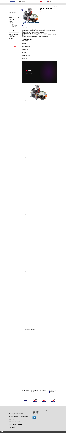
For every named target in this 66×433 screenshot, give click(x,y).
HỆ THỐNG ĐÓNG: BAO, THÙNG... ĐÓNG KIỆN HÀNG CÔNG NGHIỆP (13, 35)
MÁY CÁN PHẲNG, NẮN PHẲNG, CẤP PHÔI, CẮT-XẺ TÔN (14, 17)
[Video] (22, 21)
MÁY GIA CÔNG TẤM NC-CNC (12, 30)
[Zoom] (22, 23)
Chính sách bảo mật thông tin (36, 411)
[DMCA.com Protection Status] (34, 417)
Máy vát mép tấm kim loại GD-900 (44, 399)
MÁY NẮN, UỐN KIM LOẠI (12, 22)
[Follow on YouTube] (48, 1)
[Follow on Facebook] (47, 1)
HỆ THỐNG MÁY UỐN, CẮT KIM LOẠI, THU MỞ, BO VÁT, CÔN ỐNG (14, 21)
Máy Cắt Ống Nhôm (12, 24)
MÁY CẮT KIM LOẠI (12, 23)
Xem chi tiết (35, 401)
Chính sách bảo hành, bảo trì (36, 410)
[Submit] (41, 1)
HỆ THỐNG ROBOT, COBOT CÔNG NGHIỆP (13, 11)
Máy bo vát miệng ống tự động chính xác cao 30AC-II (53, 399)
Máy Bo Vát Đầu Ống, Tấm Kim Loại (14, 26)
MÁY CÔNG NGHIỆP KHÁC (12, 36)
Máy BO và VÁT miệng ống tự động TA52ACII (35, 399)
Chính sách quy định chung (36, 414)
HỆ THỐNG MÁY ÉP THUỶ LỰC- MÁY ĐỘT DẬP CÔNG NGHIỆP (14, 14)
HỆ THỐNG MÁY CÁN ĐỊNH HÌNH (12, 12)
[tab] (22, 26)
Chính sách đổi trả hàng (35, 412)
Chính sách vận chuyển (35, 413)
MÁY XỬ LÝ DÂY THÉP (11, 19)
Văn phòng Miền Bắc (46, 410)
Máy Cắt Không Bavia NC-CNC (14, 25)
